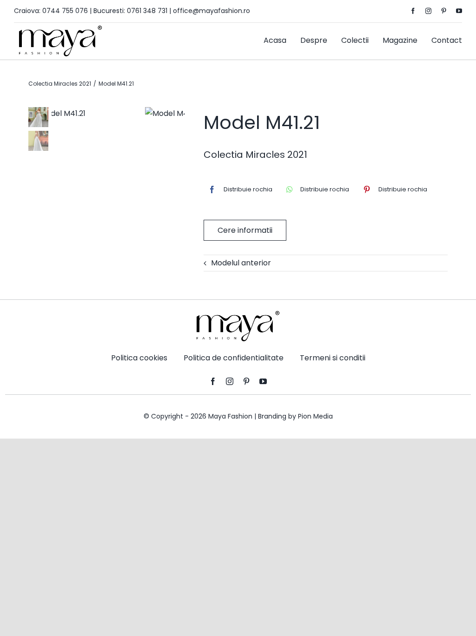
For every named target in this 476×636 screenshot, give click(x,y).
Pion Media (315, 416)
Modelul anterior (241, 262)
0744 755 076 (65, 10)
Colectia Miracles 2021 (255, 154)
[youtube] (459, 11)
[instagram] (428, 11)
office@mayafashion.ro (211, 10)
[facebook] (413, 11)
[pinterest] (444, 11)
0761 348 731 (147, 10)
